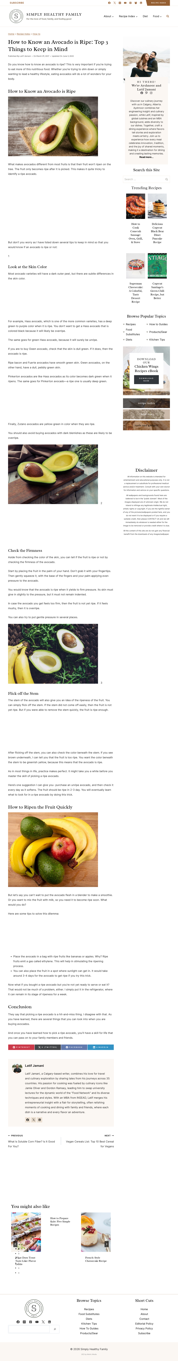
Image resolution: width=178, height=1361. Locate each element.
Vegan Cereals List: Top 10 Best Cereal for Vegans (90, 1141)
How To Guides (89, 1328)
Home (11, 34)
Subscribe (17, 2)
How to (36, 34)
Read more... (146, 157)
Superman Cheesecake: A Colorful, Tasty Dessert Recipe (135, 292)
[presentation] (26, 1232)
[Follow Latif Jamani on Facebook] (27, 1119)
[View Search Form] (168, 16)
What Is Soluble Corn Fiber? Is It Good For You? (31, 1141)
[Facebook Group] (135, 3)
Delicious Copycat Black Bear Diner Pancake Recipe (157, 233)
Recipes (131, 324)
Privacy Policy (144, 1328)
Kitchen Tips (157, 339)
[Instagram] (120, 3)
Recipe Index (158, 3)
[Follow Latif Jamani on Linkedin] (39, 1119)
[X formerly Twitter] (114, 3)
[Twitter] (43, 1322)
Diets (129, 339)
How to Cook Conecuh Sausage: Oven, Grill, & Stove (136, 233)
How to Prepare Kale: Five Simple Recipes (60, 1221)
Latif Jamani (25, 56)
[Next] (107, 1244)
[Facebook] (109, 3)
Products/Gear (158, 332)
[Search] (55, 1329)
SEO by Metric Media (89, 1354)
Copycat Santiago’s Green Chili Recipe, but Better (157, 291)
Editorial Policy (144, 1323)
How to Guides (158, 324)
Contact (144, 1318)
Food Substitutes (89, 1314)
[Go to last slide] (15, 1244)
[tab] (18, 1249)
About (144, 1314)
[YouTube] (125, 3)
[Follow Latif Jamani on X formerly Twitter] (33, 1119)
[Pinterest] (130, 3)
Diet (145, 16)
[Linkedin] (141, 3)
